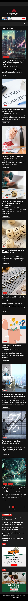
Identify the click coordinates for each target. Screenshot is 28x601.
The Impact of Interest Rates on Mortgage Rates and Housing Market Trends (14, 185)
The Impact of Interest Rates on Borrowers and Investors (14, 425)
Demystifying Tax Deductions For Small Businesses (14, 234)
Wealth (4, 105)
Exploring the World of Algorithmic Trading (14, 472)
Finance (5, 293)
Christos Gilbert (5, 66)
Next (14, 509)
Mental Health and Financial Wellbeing (14, 329)
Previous (6, 507)
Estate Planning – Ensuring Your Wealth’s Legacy (14, 93)
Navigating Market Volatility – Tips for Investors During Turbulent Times (14, 44)
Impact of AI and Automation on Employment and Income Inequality (14, 378)
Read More (6, 76)
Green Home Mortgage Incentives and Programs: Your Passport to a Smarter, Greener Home (13, 533)
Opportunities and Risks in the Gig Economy (14, 281)
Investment (5, 56)
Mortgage (5, 152)
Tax (4, 246)
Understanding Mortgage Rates (14, 140)
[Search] (24, 23)
